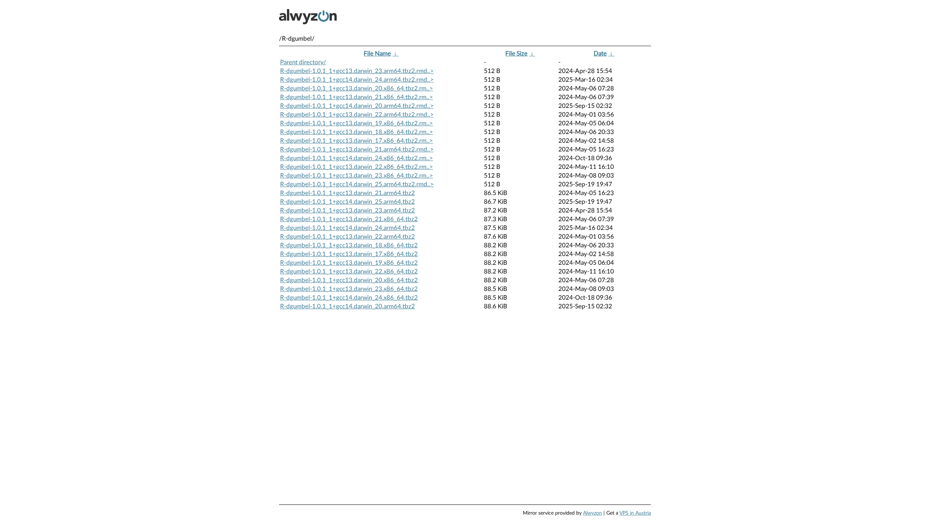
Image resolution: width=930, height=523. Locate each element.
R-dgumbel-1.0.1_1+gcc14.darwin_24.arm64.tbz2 (347, 228)
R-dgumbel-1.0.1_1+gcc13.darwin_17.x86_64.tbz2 (349, 254)
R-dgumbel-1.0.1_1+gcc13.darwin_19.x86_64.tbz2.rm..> (356, 123)
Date (600, 53)
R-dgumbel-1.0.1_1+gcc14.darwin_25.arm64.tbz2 (347, 202)
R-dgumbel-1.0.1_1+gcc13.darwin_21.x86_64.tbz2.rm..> (356, 97)
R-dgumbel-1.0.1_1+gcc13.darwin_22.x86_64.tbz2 (349, 271)
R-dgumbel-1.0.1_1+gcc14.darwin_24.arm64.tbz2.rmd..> (357, 80)
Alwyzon (592, 513)
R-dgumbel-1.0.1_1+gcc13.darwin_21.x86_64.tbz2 (349, 219)
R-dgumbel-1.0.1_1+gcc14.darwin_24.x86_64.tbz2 (349, 298)
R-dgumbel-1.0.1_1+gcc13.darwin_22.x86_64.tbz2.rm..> (356, 167)
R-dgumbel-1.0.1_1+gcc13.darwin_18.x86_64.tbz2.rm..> (356, 132)
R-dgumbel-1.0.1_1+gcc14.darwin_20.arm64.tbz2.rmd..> (357, 106)
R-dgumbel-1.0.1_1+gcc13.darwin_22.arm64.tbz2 (347, 237)
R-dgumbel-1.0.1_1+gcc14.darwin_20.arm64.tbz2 (347, 306)
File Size (516, 53)
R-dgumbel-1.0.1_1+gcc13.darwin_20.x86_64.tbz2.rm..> (356, 88)
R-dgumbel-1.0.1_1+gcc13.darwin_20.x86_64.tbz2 (349, 280)
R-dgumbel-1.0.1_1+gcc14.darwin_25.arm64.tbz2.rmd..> (357, 184)
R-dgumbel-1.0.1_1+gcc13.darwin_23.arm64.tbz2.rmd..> (357, 71)
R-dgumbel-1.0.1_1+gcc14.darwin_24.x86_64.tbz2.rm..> (356, 158)
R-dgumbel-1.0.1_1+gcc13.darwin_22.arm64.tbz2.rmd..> (357, 115)
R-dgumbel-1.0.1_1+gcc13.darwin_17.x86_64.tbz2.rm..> (356, 141)
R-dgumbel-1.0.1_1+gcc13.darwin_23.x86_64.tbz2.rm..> (356, 176)
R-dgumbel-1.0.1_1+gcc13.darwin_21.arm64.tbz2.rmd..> (357, 149)
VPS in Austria (635, 513)
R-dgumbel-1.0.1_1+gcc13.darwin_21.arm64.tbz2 (347, 193)
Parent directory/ (303, 62)
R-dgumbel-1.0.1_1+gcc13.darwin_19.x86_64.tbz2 (349, 263)
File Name (377, 53)
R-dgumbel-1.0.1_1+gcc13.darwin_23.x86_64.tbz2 (349, 289)
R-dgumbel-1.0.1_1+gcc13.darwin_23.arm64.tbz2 (347, 210)
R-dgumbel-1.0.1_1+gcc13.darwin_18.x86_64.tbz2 (349, 245)
